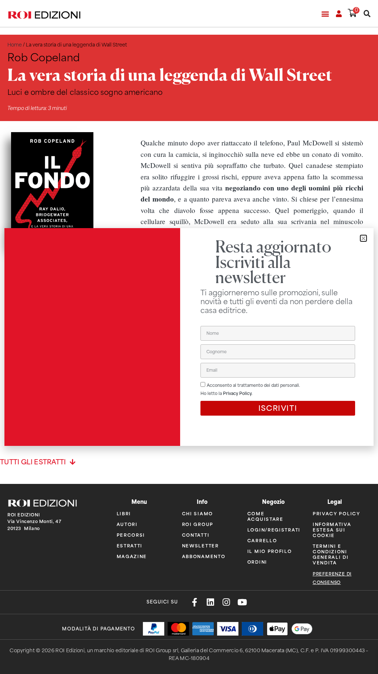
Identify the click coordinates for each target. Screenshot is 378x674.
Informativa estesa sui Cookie (332, 529)
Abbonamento (204, 556)
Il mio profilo (269, 550)
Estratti (130, 545)
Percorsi (131, 534)
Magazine (132, 556)
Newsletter (200, 545)
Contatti (196, 534)
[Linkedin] (210, 602)
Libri (124, 513)
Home (14, 45)
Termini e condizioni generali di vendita (331, 554)
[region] (252, 204)
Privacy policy (336, 513)
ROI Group (197, 523)
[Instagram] (226, 602)
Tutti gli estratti (33, 462)
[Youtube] (242, 602)
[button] (325, 13)
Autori (127, 523)
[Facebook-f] (194, 602)
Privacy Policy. (237, 393)
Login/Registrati (273, 529)
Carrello (262, 540)
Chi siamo (197, 513)
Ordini (257, 561)
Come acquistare (265, 516)
